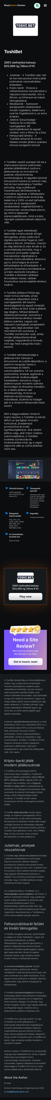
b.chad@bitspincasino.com (16, 1091)
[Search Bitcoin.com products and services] (37, 5)
